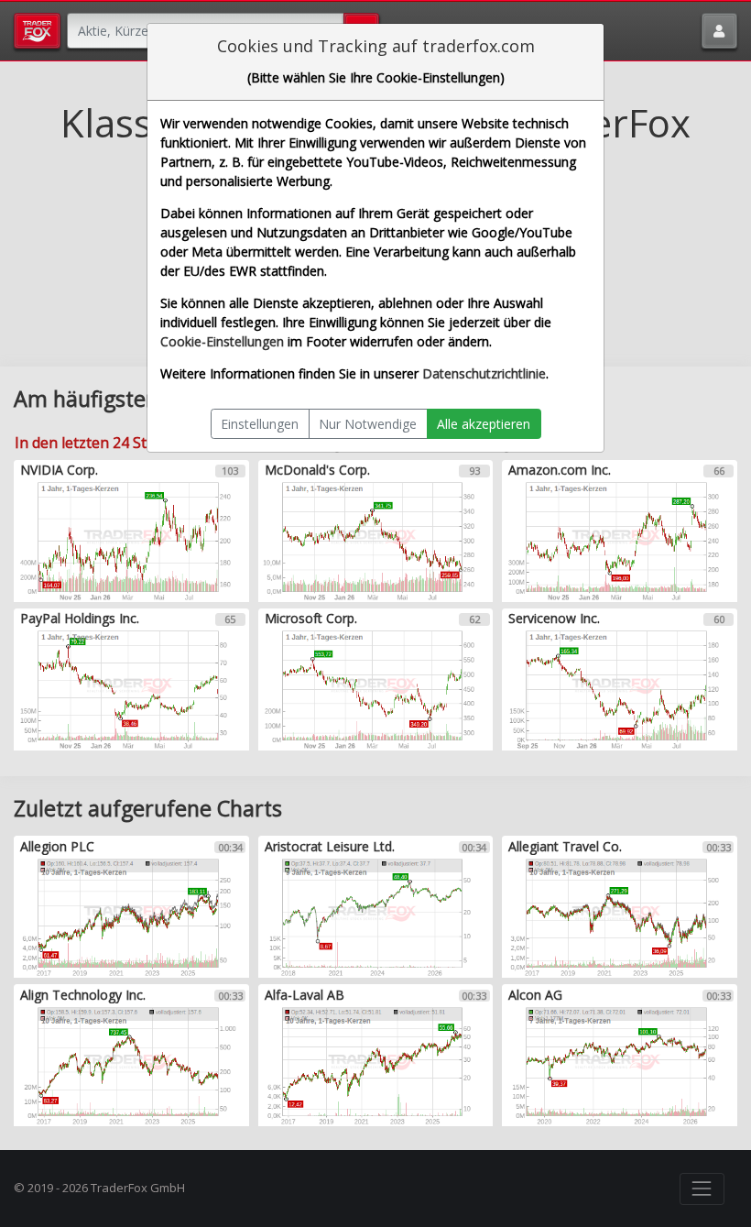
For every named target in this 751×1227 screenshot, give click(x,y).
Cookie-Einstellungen (222, 341)
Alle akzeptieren (483, 424)
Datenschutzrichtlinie (484, 373)
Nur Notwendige (368, 424)
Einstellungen (260, 424)
